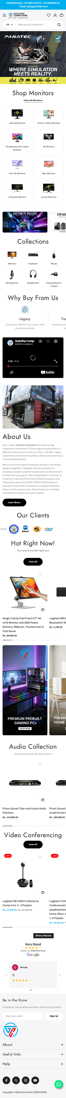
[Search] (59, 25)
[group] (33, 57)
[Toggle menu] (4, 15)
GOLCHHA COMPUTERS (34, 1092)
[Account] (55, 15)
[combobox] (33, 25)
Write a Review (43, 935)
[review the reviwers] (13, 975)
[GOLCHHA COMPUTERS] (25, 222)
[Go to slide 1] (30, 990)
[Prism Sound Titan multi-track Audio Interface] (25, 782)
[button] (40, 574)
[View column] (25, 691)
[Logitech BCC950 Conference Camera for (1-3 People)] (25, 874)
